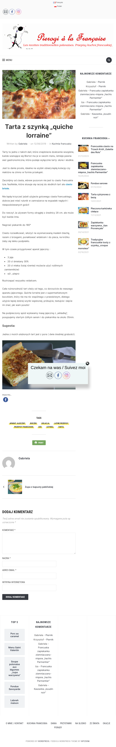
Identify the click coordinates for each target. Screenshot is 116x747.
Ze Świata (94, 723)
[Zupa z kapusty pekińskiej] (15, 486)
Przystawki (66, 723)
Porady (58, 727)
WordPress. (44, 741)
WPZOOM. (85, 741)
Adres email (9, 570)
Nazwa (6, 558)
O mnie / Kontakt (14, 723)
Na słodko (80, 723)
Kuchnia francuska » (96, 138)
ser (40, 427)
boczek (33, 423)
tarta (61, 427)
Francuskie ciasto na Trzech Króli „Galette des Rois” (102, 149)
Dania (54, 723)
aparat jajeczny (17, 423)
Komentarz (8, 530)
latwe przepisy (61, 423)
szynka (50, 427)
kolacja (45, 423)
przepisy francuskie (23, 427)
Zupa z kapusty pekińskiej (39, 486)
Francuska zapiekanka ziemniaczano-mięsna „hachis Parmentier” (96, 94)
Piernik (101, 82)
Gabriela (22, 143)
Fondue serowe (99, 183)
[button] (7, 60)
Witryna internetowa (13, 582)
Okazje (106, 723)
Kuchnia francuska (61, 143)
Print (41, 443)
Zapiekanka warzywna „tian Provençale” (99, 225)
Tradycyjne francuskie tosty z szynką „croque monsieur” (94, 244)
